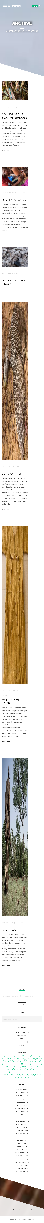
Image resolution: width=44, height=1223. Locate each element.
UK (31, 1071)
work (18, 1077)
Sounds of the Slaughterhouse (14, 116)
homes (19, 1064)
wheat (30, 1074)
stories (6, 1071)
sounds (5, 107)
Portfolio (35, 12)
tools (26, 1071)
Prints (37, 15)
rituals (35, 1069)
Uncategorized (21, 1042)
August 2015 (21, 1111)
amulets (19, 1056)
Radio (29, 1069)
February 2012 (20, 1152)
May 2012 (21, 1143)
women (37, 1074)
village (37, 1071)
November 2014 (21, 1121)
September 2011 (21, 1168)
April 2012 (21, 1146)
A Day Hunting (12, 929)
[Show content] (22, 40)
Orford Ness (33, 1066)
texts (21, 1039)
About (37, 22)
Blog (38, 19)
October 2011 (21, 1165)
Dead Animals (12, 473)
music (24, 1066)
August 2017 (21, 1096)
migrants (17, 1066)
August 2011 (21, 1171)
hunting (26, 1064)
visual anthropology (11, 1074)
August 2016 (21, 1102)
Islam (33, 1064)
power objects (20, 1069)
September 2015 (21, 1108)
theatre (19, 1071)
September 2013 (21, 1130)
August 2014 (21, 1124)
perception (9, 1069)
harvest (11, 1064)
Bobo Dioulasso (19, 1058)
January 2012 (21, 1156)
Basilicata (35, 1056)
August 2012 (21, 1134)
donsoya (21, 1061)
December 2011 (20, 1159)
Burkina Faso (30, 1058)
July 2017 (20, 1099)
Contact (36, 25)
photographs (7, 273)
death (15, 1061)
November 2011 (20, 1162)
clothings (7, 1061)
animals (27, 1056)
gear (4, 1064)
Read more (6, 150)
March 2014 (21, 1127)
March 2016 (21, 1105)
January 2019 (21, 1089)
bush (39, 1058)
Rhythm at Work (14, 199)
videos (11, 193)
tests (13, 1071)
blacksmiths (7, 1058)
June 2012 (20, 1140)
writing (24, 1077)
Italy (39, 1064)
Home (38, 9)
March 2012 (21, 1149)
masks (9, 1066)
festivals (30, 1061)
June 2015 (20, 1115)
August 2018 (21, 1092)
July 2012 (20, 1137)
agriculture (9, 1056)
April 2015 (21, 1118)
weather (23, 1074)
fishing (37, 1061)
